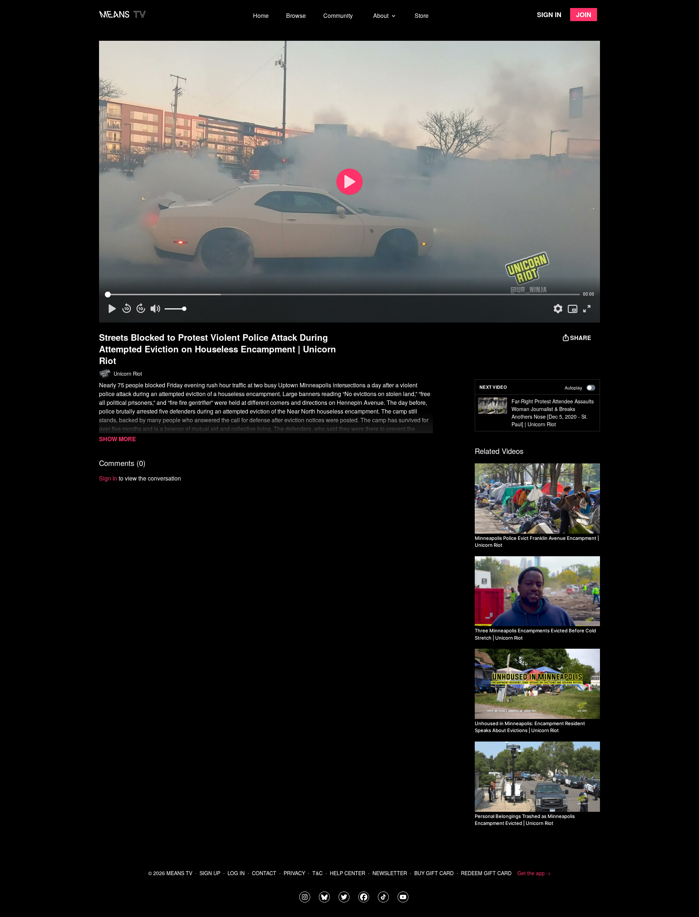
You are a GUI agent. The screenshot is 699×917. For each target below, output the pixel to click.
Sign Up (210, 873)
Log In (236, 873)
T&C (317, 873)
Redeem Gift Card (486, 873)
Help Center (347, 873)
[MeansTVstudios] (324, 897)
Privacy (294, 873)
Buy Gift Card (434, 873)
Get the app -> (534, 873)
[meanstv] (363, 897)
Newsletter (389, 873)
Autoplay (573, 387)
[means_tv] (304, 897)
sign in (108, 478)
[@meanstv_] (383, 897)
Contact (264, 873)
